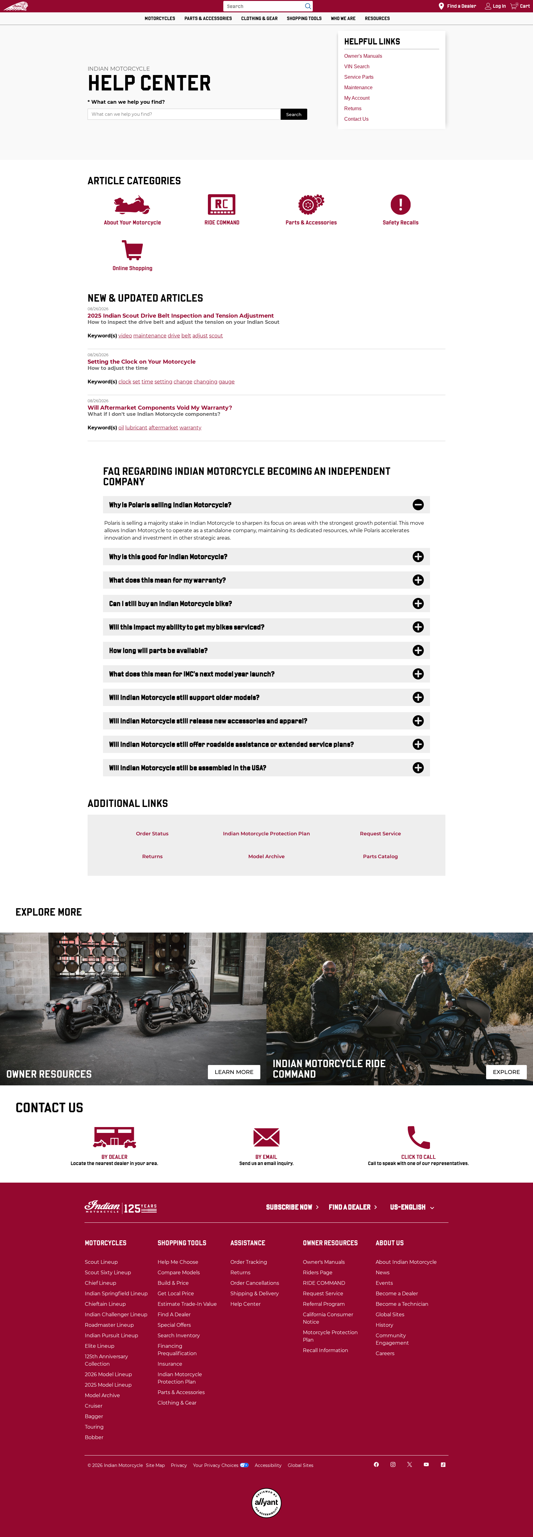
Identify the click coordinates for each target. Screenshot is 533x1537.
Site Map (155, 1465)
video (125, 336)
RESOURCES (377, 18)
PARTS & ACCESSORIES (208, 18)
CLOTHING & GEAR (259, 18)
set (136, 382)
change (183, 382)
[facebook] (376, 1465)
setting (163, 382)
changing (205, 382)
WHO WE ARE (343, 18)
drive (174, 336)
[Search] (306, 6)
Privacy (179, 1465)
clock (124, 382)
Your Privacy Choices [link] (215, 1465)
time (147, 382)
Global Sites (300, 1465)
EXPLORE (506, 1072)
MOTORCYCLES (160, 18)
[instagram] (392, 1465)
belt (186, 336)
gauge (227, 382)
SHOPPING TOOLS (304, 18)
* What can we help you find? (126, 102)
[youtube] (426, 1465)
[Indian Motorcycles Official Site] (15, 6)
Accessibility (268, 1465)
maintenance (150, 336)
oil (121, 428)
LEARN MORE (234, 1072)
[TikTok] (442, 1465)
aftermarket (163, 428)
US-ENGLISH (408, 1207)
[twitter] (409, 1465)
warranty (190, 428)
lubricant (136, 428)
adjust (200, 336)
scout (216, 336)
